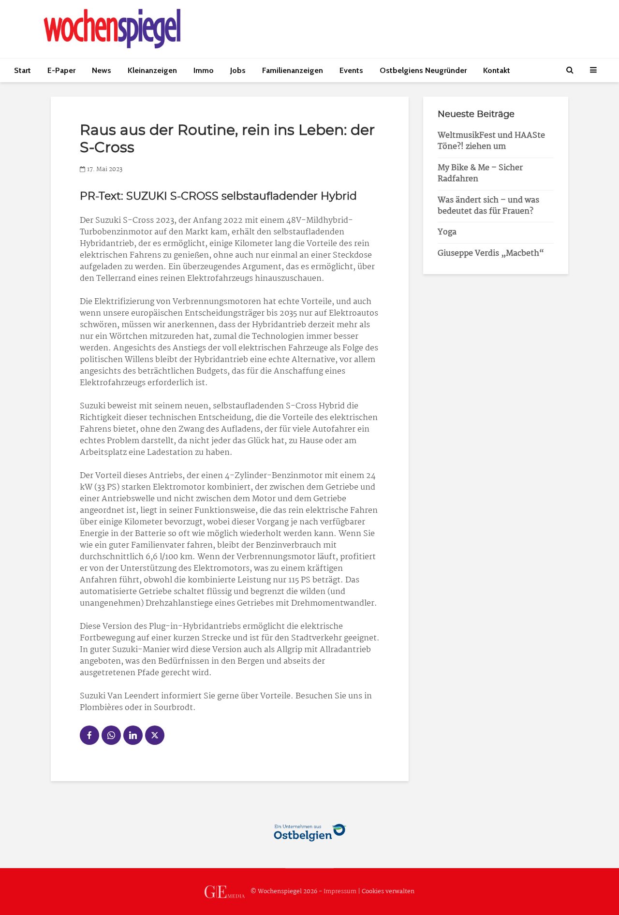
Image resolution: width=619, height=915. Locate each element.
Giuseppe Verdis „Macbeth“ (491, 253)
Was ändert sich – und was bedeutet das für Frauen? (488, 206)
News (101, 70)
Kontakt (496, 70)
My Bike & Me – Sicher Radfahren (480, 173)
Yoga (447, 232)
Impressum (340, 891)
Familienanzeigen (292, 70)
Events (351, 70)
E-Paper (61, 70)
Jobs (238, 70)
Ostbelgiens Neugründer (423, 70)
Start (22, 70)
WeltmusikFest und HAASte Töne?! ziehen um (491, 141)
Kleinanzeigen (152, 70)
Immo (203, 70)
